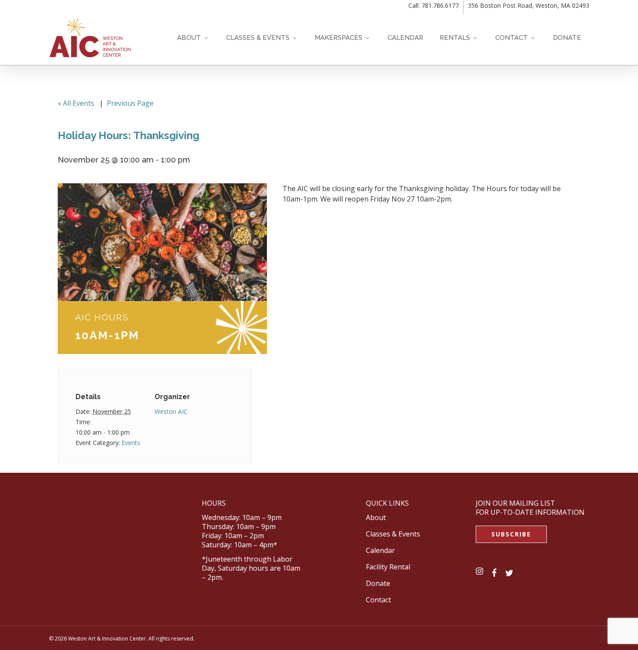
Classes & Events (393, 534)
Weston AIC (171, 411)
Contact (378, 599)
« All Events (76, 103)
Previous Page (130, 103)
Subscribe (511, 534)
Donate (378, 583)
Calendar (380, 550)
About (376, 517)
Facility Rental (388, 567)
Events (131, 443)
